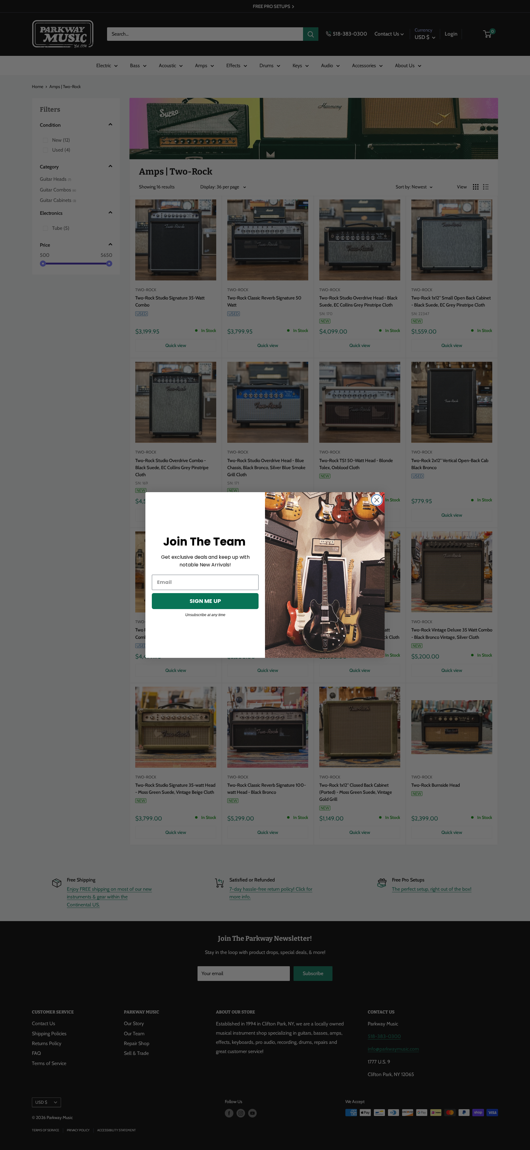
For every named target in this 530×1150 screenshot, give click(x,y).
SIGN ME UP (205, 601)
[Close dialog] (376, 500)
